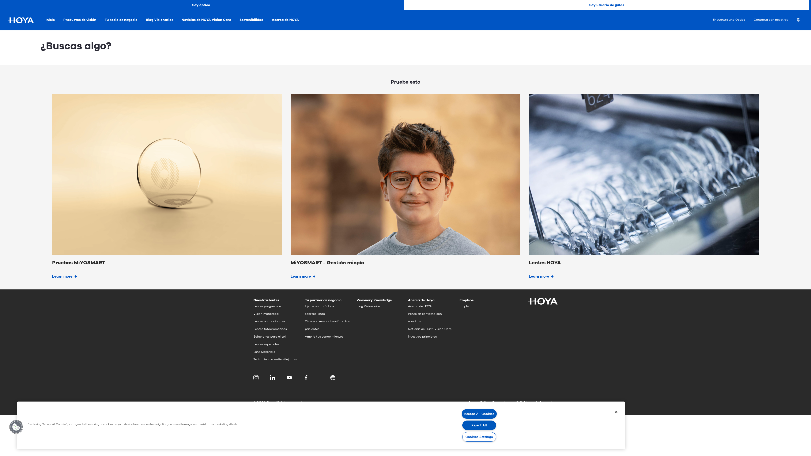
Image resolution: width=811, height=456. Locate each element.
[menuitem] (802, 20)
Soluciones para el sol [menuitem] (269, 337)
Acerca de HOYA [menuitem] (285, 20)
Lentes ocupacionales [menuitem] (269, 321)
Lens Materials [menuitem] (264, 352)
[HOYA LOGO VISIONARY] (21, 20)
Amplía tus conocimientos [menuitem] (324, 337)
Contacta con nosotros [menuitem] (771, 20)
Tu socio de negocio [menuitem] (121, 20)
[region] (321, 425)
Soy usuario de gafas (606, 5)
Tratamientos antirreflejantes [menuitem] (275, 359)
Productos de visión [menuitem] (79, 20)
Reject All (479, 425)
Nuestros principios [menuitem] (422, 337)
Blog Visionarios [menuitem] (159, 20)
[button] (333, 377)
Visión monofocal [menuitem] (266, 314)
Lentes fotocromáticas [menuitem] (270, 329)
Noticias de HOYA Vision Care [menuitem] (206, 20)
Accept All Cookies (479, 414)
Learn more (62, 276)
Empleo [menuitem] (465, 306)
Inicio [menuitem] (50, 20)
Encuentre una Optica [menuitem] (729, 20)
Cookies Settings (479, 437)
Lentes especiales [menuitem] (266, 344)
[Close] (616, 412)
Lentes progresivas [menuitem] (267, 306)
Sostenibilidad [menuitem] (251, 20)
